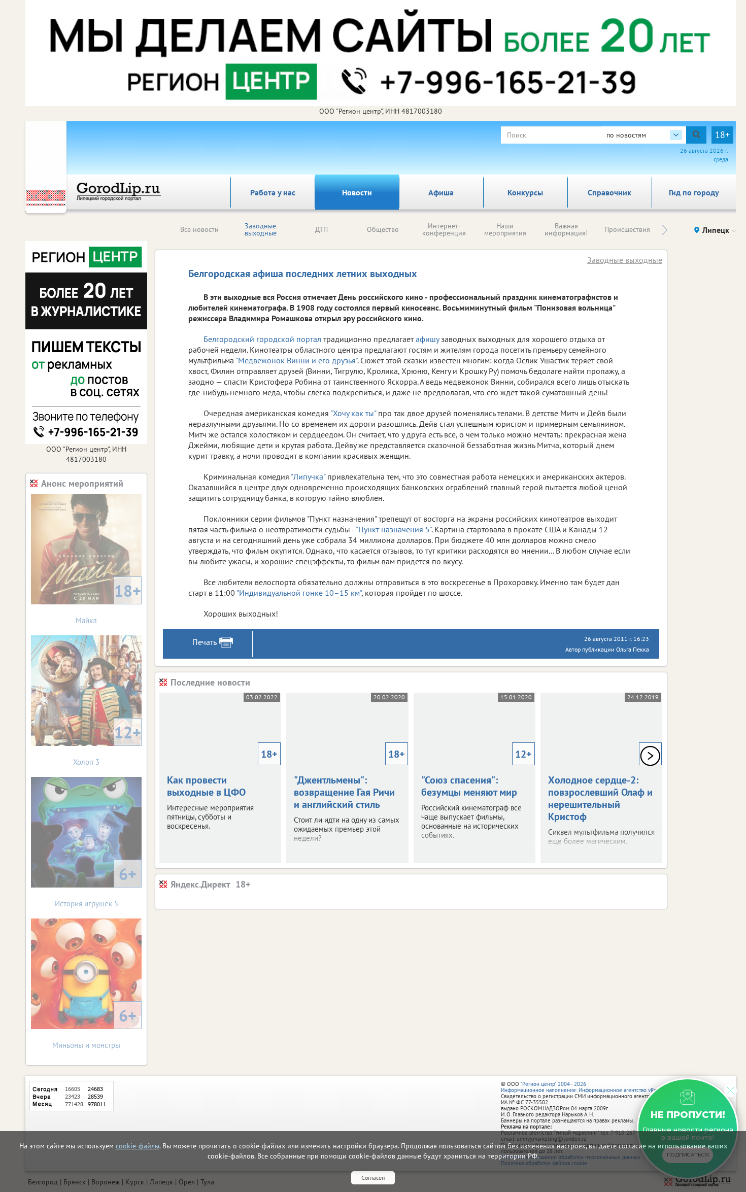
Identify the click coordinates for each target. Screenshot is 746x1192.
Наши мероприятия (505, 229)
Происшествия (627, 229)
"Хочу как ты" (353, 413)
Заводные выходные (261, 229)
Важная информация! (566, 229)
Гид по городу (694, 192)
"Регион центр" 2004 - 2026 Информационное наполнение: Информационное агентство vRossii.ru (586, 1087)
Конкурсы (525, 192)
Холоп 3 (107, 744)
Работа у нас (272, 192)
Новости (357, 192)
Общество (383, 229)
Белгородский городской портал (262, 339)
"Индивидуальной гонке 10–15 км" (298, 593)
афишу (427, 339)
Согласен (373, 1177)
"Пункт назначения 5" (393, 529)
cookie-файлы (137, 1145)
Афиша (441, 192)
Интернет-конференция (444, 229)
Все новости (199, 229)
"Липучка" (308, 476)
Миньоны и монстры (94, 1027)
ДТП (321, 229)
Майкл (108, 602)
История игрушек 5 (96, 885)
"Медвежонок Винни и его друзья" (296, 360)
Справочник (609, 192)
